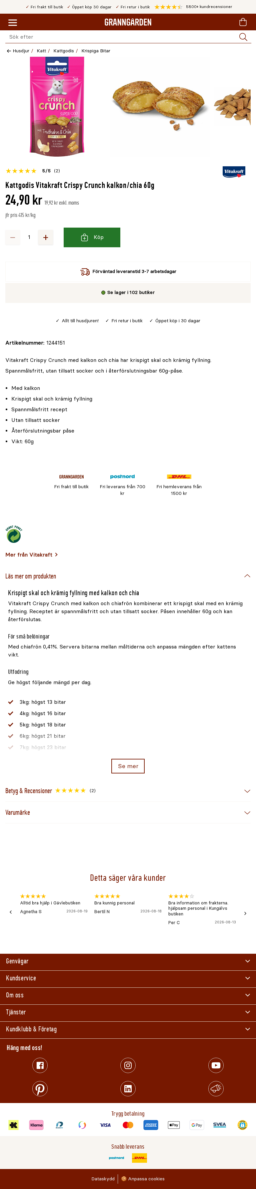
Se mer (128, 766)
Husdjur (21, 51)
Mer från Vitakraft (28, 555)
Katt (41, 51)
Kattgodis (63, 51)
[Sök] (243, 37)
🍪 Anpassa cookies (143, 1179)
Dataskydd (103, 1179)
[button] (193, 7)
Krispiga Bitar (95, 51)
